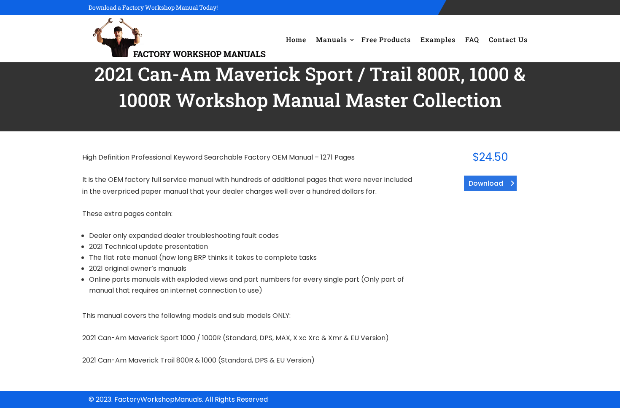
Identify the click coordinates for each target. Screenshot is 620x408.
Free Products (386, 39)
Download (486, 183)
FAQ (472, 39)
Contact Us (508, 39)
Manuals (331, 39)
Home (296, 39)
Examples (438, 39)
